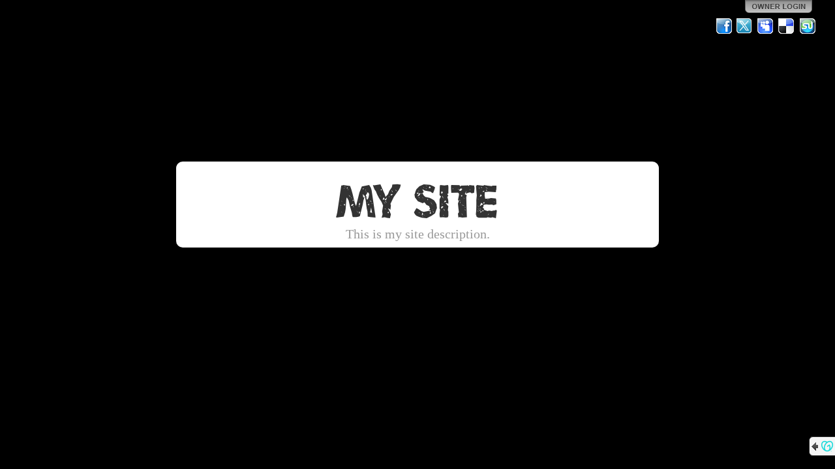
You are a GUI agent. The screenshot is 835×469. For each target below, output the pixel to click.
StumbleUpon (807, 26)
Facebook (724, 26)
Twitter (745, 26)
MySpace (766, 26)
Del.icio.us (787, 26)
